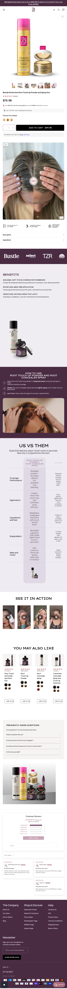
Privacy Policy (53, 917)
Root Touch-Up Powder (24, 675)
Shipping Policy (53, 925)
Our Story (6, 913)
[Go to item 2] (20, 85)
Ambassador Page (30, 921)
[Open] (4, 985)
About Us (6, 909)
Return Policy (53, 928)
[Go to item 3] (27, 85)
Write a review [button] (33, 838)
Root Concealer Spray (41, 675)
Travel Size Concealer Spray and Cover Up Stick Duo (57, 678)
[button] (8, 617)
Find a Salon (28, 917)
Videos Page (28, 928)
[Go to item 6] (47, 85)
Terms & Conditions (55, 921)
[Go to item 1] (13, 85)
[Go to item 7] (54, 85)
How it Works (7, 917)
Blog (4, 921)
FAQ (49, 913)
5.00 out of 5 (38, 820)
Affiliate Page (29, 925)
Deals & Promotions (31, 913)
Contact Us (52, 909)
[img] (8, 862)
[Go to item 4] (34, 85)
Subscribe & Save (30, 909)
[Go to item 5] (41, 85)
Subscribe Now (12, 957)
